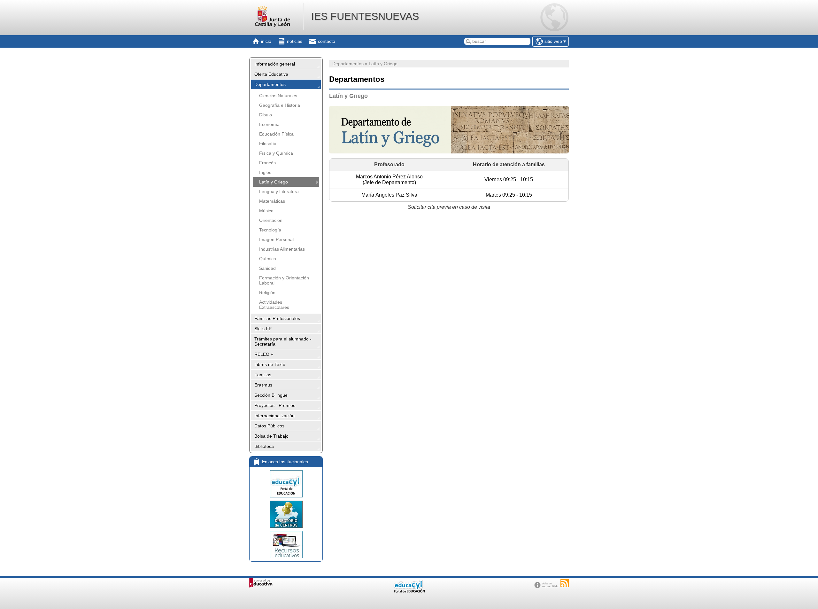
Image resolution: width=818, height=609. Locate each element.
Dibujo (265, 114)
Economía (269, 124)
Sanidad (267, 268)
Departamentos (270, 84)
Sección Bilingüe (271, 395)
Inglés (265, 172)
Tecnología (270, 229)
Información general (274, 63)
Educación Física (276, 134)
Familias (262, 374)
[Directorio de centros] (286, 514)
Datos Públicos (269, 425)
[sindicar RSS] (564, 583)
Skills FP (263, 328)
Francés (267, 162)
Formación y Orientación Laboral (284, 280)
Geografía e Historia (279, 105)
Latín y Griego (273, 181)
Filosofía (267, 143)
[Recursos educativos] (286, 544)
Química (267, 258)
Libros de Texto (269, 364)
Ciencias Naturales (278, 95)
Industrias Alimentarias (282, 249)
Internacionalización (274, 415)
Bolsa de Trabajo (271, 436)
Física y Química (276, 153)
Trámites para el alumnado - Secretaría (283, 341)
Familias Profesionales (277, 318)
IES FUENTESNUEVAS (365, 16)
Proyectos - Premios (274, 405)
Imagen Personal (276, 239)
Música (266, 210)
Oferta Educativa (271, 74)
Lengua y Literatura (279, 191)
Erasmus (263, 384)
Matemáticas (272, 201)
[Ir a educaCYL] (409, 591)
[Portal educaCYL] (286, 483)
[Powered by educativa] (261, 583)
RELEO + (263, 354)
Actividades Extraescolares (274, 305)
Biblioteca (264, 446)
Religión (267, 292)
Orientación (270, 220)
